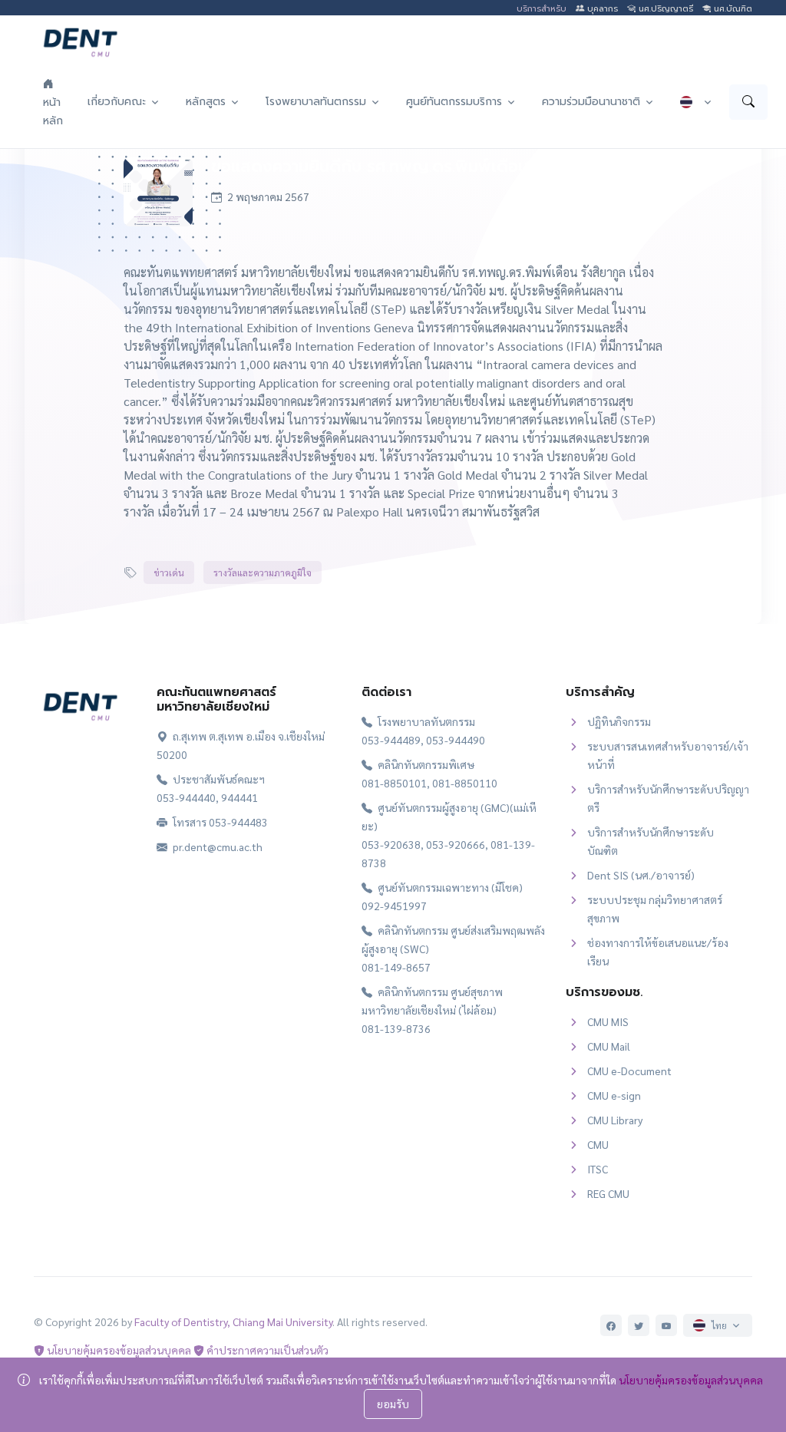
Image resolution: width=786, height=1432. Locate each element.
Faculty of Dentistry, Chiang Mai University (233, 1321)
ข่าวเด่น (169, 572)
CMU (598, 1144)
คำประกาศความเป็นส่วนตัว (266, 1350)
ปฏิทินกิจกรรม (619, 721)
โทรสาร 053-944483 (219, 822)
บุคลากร (601, 8)
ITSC (597, 1169)
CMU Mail (608, 1046)
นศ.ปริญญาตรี (664, 8)
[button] (124, 101)
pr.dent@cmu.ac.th (216, 846)
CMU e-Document (629, 1070)
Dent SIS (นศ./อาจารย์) (641, 875)
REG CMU (608, 1193)
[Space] (80, 703)
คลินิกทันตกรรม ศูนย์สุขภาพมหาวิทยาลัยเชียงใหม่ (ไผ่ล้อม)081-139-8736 (432, 1010)
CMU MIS (608, 1021)
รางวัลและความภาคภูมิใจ (262, 572)
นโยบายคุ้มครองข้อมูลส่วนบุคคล (118, 1350)
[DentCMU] (80, 41)
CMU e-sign (614, 1095)
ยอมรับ (393, 1404)
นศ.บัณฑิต (731, 8)
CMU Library (614, 1120)
